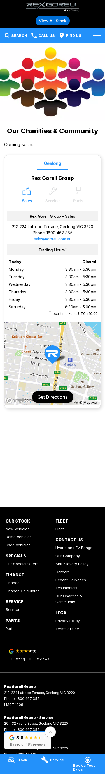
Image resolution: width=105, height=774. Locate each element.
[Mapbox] (19, 400)
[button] (27, 740)
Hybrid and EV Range (73, 547)
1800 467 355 (59, 232)
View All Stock (52, 20)
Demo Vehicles (19, 536)
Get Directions (53, 397)
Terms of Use (67, 629)
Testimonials (66, 588)
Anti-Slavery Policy (71, 564)
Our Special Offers (22, 564)
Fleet (59, 529)
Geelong (52, 163)
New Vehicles (17, 529)
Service (12, 609)
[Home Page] (52, 7)
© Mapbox (88, 402)
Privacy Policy (67, 620)
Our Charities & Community (68, 599)
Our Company (67, 555)
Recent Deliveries (70, 580)
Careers (62, 572)
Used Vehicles (18, 545)
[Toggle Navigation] (97, 35)
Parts (10, 628)
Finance (13, 582)
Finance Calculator (22, 591)
